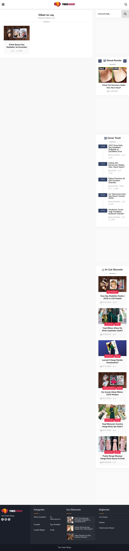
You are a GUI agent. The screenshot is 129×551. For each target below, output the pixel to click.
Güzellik (113, 170)
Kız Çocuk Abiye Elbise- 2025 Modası (112, 393)
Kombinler (114, 186)
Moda (121, 186)
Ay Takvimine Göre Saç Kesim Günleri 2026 (117, 196)
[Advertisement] (112, 37)
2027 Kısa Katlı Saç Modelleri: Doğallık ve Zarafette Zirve (115, 149)
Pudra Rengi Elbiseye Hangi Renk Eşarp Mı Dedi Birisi (112, 458)
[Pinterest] (9, 519)
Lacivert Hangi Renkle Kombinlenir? (112, 361)
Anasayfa (41, 18)
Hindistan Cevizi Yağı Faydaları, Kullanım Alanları (116, 212)
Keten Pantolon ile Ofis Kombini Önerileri (116, 181)
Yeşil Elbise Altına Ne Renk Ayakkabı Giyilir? (112, 329)
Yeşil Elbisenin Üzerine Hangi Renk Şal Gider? (112, 425)
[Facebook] (2, 519)
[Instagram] (6, 519)
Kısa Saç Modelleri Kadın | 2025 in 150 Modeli (112, 297)
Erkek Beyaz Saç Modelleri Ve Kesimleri (16, 46)
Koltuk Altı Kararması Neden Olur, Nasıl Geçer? (113, 86)
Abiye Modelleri (109, 388)
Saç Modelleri (115, 155)
